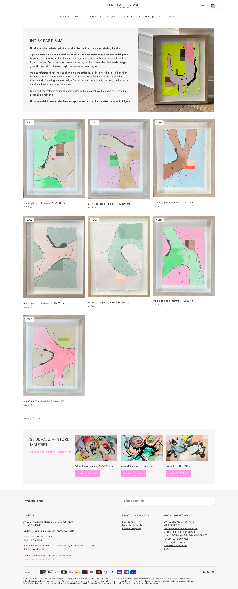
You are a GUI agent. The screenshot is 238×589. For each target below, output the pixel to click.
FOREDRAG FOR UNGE (175, 545)
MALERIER (80, 16)
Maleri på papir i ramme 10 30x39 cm (44, 203)
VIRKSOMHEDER (172, 525)
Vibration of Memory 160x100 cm (94, 466)
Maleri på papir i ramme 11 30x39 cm (109, 204)
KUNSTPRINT (96, 16)
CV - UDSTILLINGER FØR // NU (179, 521)
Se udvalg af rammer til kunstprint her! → (51, 453)
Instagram (28, 559)
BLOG (167, 549)
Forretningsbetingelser (133, 525)
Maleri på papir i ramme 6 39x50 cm (108, 302)
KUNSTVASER (113, 16)
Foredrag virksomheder (175, 542)
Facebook (39, 559)
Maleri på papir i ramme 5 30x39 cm (43, 401)
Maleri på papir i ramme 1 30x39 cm (173, 202)
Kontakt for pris (88, 473)
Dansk (202, 5)
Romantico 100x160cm (178, 466)
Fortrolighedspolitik (131, 528)
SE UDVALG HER (64, 16)
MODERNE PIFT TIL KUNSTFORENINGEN (184, 532)
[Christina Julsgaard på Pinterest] (208, 572)
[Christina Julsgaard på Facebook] (204, 572)
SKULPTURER (128, 16)
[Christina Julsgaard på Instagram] (212, 572)
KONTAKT (172, 16)
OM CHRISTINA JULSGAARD (150, 16)
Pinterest (50, 559)
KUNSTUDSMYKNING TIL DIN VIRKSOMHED (186, 535)
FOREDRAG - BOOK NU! (176, 538)
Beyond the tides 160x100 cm (137, 466)
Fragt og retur (128, 521)
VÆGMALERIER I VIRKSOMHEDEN (181, 528)
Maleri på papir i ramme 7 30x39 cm (173, 301)
